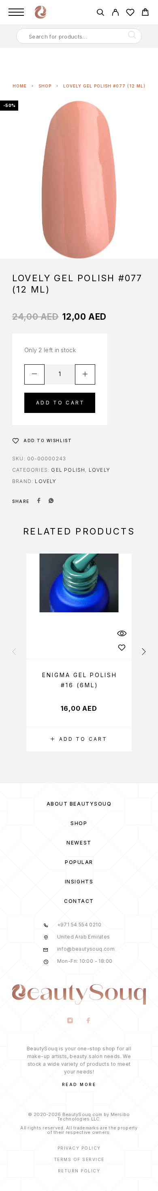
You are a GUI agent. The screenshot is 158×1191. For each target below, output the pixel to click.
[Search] (100, 14)
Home (20, 85)
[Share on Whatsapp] (51, 501)
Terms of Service (79, 1159)
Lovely (99, 470)
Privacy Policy (79, 1148)
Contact (79, 901)
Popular (79, 862)
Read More (79, 1084)
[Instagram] (70, 1021)
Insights (79, 882)
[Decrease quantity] (34, 374)
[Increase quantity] (85, 374)
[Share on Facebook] (39, 501)
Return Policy (79, 1170)
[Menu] (16, 12)
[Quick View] (121, 634)
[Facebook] (88, 1021)
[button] (79, 739)
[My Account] (115, 14)
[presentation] (14, 652)
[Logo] (40, 12)
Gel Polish (68, 470)
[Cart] (145, 13)
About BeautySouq (79, 804)
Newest (78, 843)
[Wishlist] (130, 14)
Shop (44, 85)
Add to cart (60, 403)
